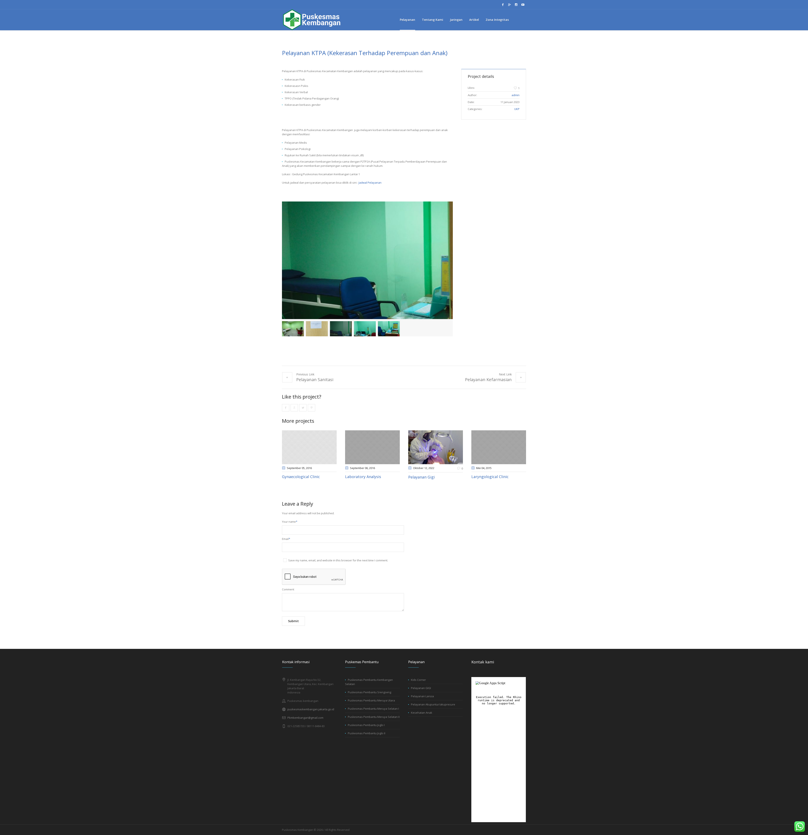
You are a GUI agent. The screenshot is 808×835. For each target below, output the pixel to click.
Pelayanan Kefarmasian (488, 379)
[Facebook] (502, 4)
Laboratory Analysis (363, 476)
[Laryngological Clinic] (498, 447)
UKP (517, 109)
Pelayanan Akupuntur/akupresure (433, 704)
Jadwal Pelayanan (370, 182)
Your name (289, 522)
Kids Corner (418, 680)
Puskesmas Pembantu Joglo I (366, 725)
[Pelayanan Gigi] (435, 447)
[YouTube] (522, 4)
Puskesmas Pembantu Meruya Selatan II (374, 717)
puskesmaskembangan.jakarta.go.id (310, 709)
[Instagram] (516, 4)
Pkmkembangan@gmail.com (305, 718)
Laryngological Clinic (490, 476)
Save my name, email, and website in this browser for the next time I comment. (338, 560)
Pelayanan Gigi (421, 477)
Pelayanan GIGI (421, 688)
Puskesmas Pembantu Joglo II (366, 733)
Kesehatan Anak (421, 712)
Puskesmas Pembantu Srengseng (369, 692)
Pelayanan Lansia (422, 696)
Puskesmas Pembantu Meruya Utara (371, 700)
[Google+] (509, 4)
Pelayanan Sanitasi (314, 379)
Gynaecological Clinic (301, 476)
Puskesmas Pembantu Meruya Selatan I (373, 708)
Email (286, 539)
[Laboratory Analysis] (372, 447)
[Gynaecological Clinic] (309, 447)
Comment (288, 589)
